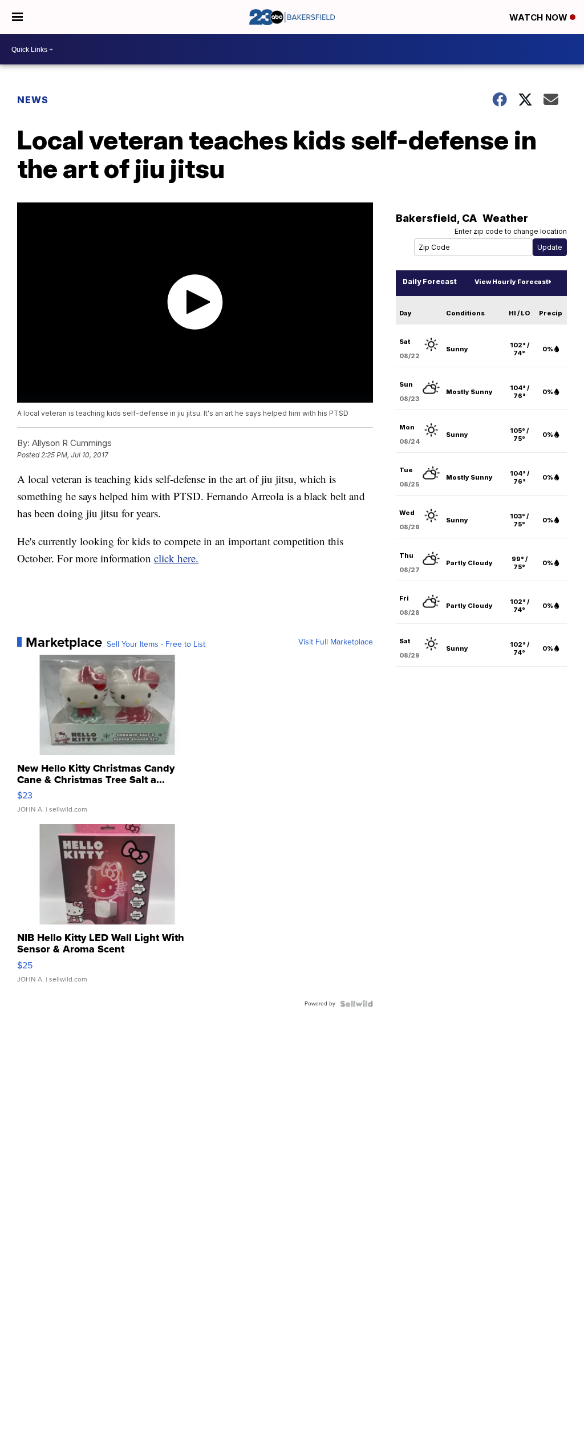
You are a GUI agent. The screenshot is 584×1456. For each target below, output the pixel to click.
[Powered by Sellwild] (356, 1004)
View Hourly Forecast (511, 282)
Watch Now (539, 17)
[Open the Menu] (17, 17)
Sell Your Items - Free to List (156, 644)
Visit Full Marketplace (335, 642)
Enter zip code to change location (511, 231)
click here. (176, 558)
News (32, 100)
